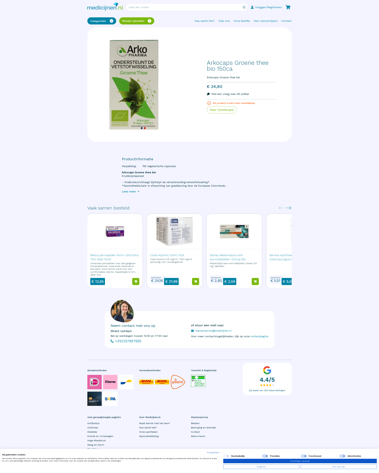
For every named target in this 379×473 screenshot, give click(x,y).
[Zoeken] (244, 7)
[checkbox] (226, 456)
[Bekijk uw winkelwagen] (288, 7)
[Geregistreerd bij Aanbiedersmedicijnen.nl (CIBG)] (198, 381)
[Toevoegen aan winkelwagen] (135, 281)
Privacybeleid (213, 452)
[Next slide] (288, 208)
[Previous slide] (281, 208)
